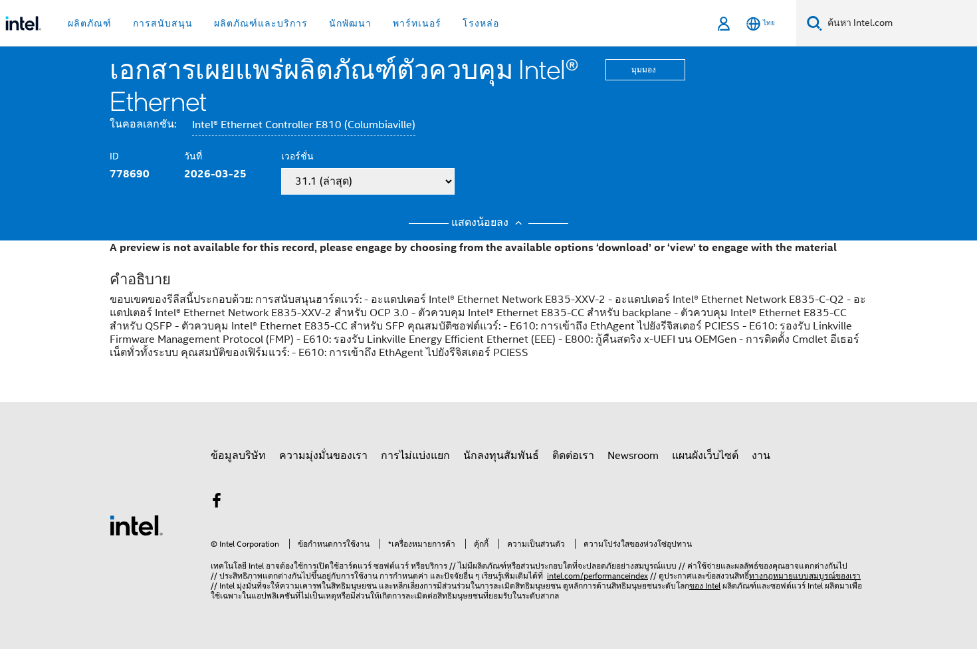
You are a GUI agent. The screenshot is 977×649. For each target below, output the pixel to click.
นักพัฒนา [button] (350, 23)
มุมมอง (643, 69)
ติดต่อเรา (573, 455)
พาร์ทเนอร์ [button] (417, 23)
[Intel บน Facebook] (216, 503)
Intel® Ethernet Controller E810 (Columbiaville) (303, 125)
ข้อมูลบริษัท (238, 455)
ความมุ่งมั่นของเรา (323, 455)
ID (114, 156)
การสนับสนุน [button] (163, 23)
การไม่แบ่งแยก (415, 455)
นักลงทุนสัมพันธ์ (501, 455)
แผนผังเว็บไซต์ (705, 455)
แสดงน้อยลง (481, 222)
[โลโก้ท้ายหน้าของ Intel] (136, 524)
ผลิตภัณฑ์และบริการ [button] (261, 23)
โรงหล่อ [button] (481, 23)
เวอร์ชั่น (297, 156)
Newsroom (633, 455)
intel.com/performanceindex (597, 576)
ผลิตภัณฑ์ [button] (90, 23)
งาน (761, 455)
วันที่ (193, 156)
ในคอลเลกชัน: (143, 124)
